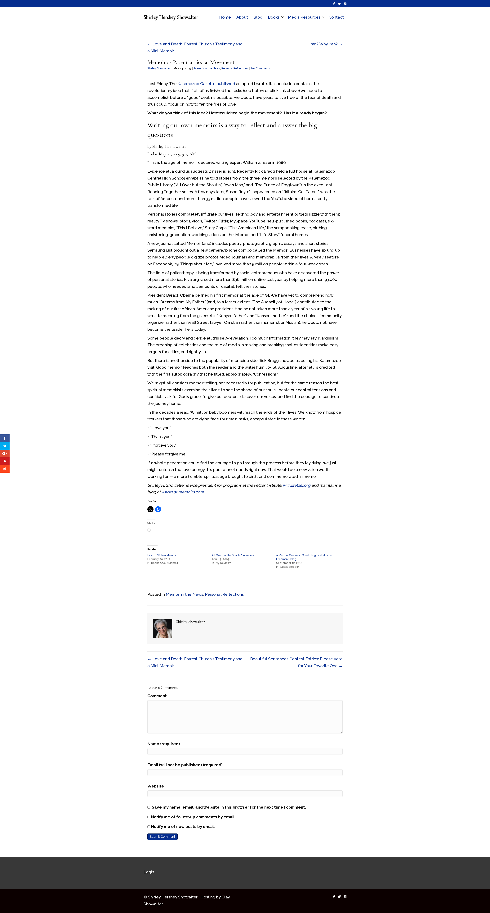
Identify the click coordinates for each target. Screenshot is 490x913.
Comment (157, 695)
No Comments (260, 68)
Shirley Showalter (158, 68)
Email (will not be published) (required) (185, 764)
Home (225, 17)
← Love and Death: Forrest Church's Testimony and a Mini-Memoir (195, 47)
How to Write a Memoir (161, 555)
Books (274, 17)
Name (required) (163, 743)
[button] (282, 17)
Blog (257, 17)
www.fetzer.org (296, 485)
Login (149, 872)
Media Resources (304, 17)
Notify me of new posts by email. (183, 826)
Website (155, 786)
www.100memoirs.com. (183, 492)
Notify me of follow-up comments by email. (193, 817)
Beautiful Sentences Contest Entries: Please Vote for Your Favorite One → (296, 662)
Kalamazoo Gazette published (206, 83)
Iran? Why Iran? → (326, 44)
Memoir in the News (207, 68)
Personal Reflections (234, 68)
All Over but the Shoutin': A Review (233, 555)
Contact (336, 17)
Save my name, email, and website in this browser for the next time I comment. (229, 807)
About (242, 17)
